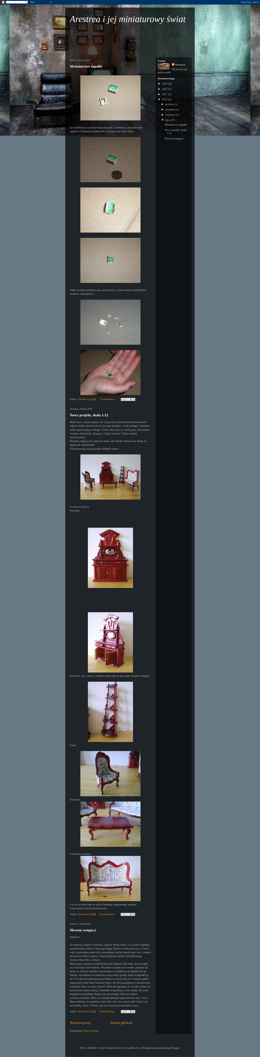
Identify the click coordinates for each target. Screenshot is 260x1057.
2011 (165, 94)
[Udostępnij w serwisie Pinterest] (133, 399)
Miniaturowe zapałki (86, 66)
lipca (168, 119)
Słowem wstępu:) (83, 930)
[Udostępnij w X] (128, 399)
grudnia (169, 104)
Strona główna (121, 1023)
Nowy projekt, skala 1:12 (89, 415)
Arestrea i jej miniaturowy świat (128, 19)
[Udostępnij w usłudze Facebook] (130, 399)
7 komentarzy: (107, 399)
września (170, 114)
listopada (170, 109)
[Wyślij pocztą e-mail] (122, 399)
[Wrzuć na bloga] (125, 399)
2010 (165, 99)
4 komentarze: (107, 914)
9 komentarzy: (107, 1011)
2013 (165, 83)
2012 (165, 88)
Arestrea (180, 64)
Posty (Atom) (91, 1030)
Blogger (175, 1047)
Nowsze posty (80, 1023)
